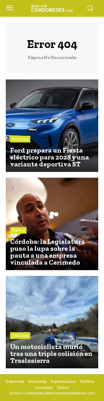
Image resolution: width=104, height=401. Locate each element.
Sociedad (20, 139)
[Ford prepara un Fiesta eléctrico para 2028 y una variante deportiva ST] (52, 125)
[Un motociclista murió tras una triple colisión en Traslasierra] (52, 322)
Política (18, 230)
